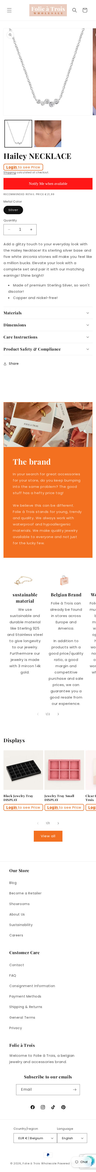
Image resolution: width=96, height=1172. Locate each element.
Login (12, 167)
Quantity (10, 220)
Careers (16, 935)
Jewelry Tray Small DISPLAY (59, 798)
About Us (17, 914)
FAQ (12, 975)
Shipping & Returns (25, 1007)
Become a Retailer (25, 893)
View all (48, 836)
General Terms (22, 1017)
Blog (13, 882)
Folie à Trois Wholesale (40, 1163)
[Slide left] (38, 714)
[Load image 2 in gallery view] (48, 133)
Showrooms (19, 904)
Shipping (9, 172)
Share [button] (14, 363)
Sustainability (21, 924)
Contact (16, 965)
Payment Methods (25, 996)
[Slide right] (58, 714)
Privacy (15, 1028)
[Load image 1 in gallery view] (18, 133)
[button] (9, 10)
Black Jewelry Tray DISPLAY (18, 798)
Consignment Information (32, 986)
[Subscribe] (74, 1089)
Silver (15, 210)
